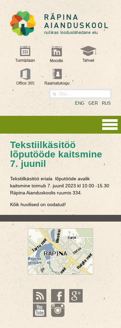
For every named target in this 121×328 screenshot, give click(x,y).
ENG (79, 103)
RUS (106, 103)
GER (93, 103)
